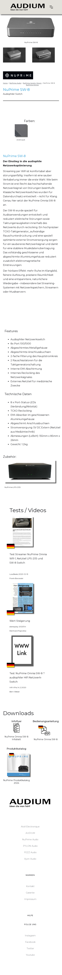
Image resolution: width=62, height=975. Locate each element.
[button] (51, 7)
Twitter (30, 948)
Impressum (30, 899)
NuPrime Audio (30, 839)
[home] (28, 7)
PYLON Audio (30, 846)
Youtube (30, 955)
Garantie (30, 892)
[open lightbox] (14, 55)
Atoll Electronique (30, 826)
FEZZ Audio (30, 852)
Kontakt (30, 886)
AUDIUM (30, 833)
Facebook (30, 942)
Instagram (30, 935)
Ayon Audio (30, 858)
